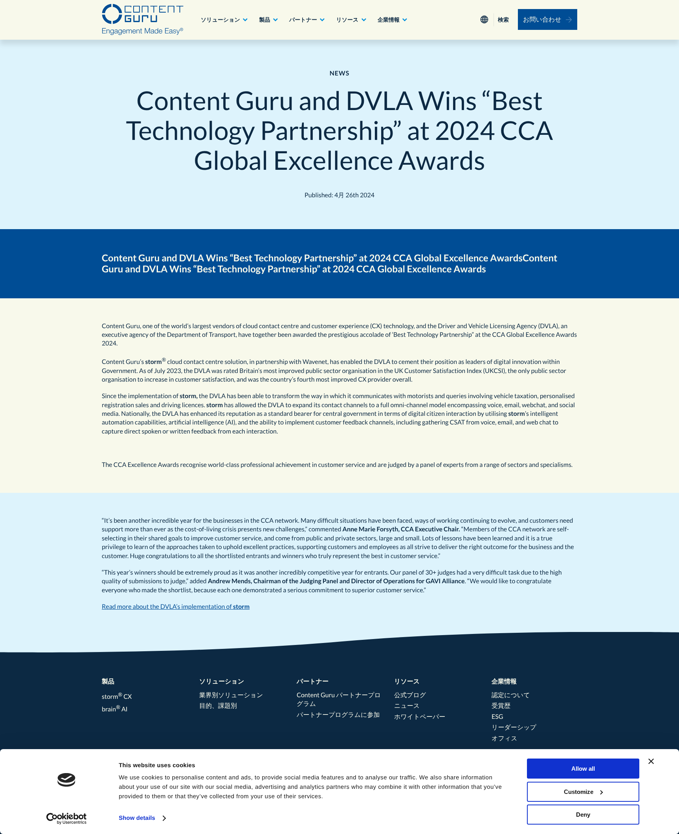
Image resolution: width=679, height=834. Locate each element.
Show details (137, 818)
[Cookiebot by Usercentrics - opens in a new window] (66, 819)
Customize (578, 791)
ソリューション (220, 19)
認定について (511, 695)
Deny (583, 814)
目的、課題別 (218, 705)
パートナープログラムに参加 (338, 714)
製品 (264, 19)
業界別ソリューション (231, 695)
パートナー (303, 19)
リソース (347, 19)
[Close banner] (651, 761)
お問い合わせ (542, 19)
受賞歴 (501, 705)
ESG (497, 716)
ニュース (407, 705)
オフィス (505, 738)
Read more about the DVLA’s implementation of (167, 606)
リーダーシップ (514, 727)
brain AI (115, 709)
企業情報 (389, 19)
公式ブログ (410, 695)
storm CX (117, 696)
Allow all (583, 768)
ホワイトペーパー (419, 716)
